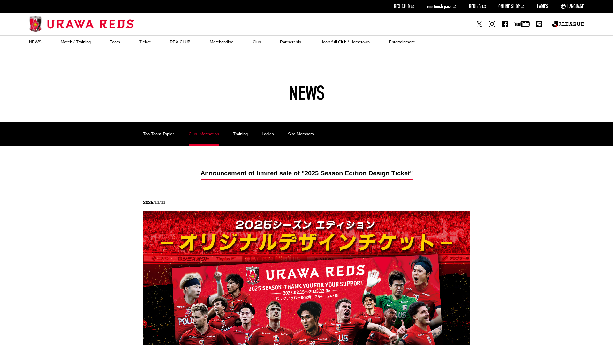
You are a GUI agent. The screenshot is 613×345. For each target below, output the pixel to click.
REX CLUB (402, 6)
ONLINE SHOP (509, 6)
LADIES (542, 6)
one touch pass (439, 6)
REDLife (475, 6)
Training (240, 134)
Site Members (301, 134)
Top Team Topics (159, 134)
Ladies (268, 134)
